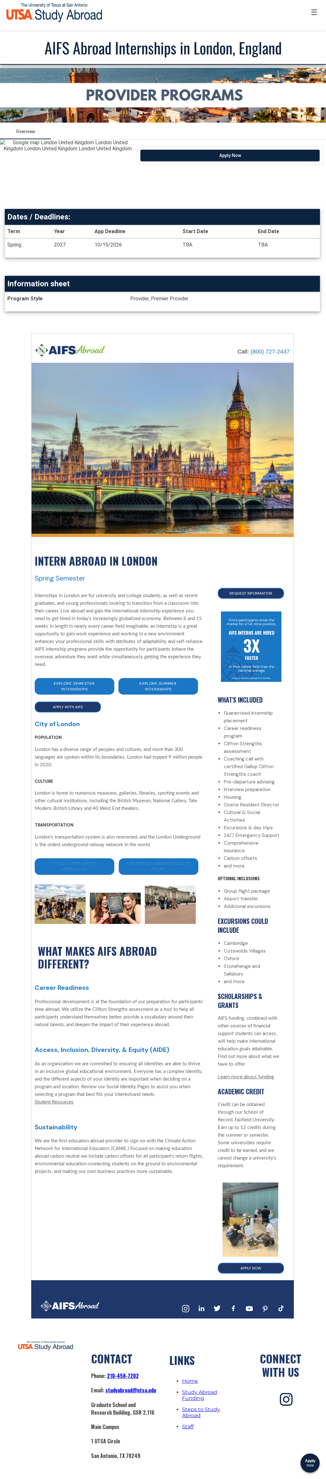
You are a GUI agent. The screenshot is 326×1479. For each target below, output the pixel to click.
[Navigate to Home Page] (54, 12)
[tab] (25, 131)
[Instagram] (186, 1315)
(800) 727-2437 (270, 351)
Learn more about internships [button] (74, 866)
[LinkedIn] (201, 1315)
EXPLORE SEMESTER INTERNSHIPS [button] (74, 686)
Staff (188, 1427)
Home (190, 1381)
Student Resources (54, 1102)
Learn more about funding (246, 1077)
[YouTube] (249, 1315)
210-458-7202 (123, 1376)
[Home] (70, 355)
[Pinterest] (265, 1315)
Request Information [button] (251, 593)
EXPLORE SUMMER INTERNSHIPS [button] (158, 686)
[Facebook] (233, 1315)
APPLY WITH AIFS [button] (68, 707)
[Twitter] (217, 1315)
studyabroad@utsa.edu (130, 1390)
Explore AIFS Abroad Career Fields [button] (158, 866)
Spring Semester (60, 578)
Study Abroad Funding (199, 1395)
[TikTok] (281, 1315)
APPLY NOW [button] (250, 1268)
